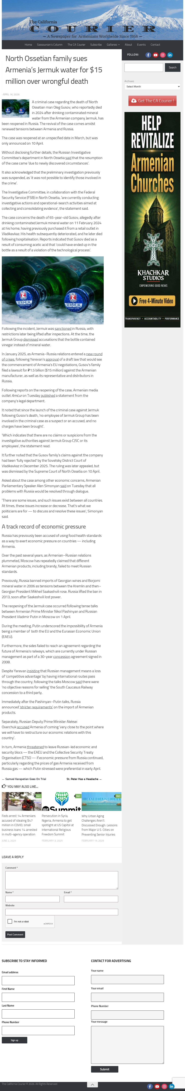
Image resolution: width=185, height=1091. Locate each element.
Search (173, 67)
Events (141, 44)
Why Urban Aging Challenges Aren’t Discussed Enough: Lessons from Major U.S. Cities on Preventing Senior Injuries (99, 825)
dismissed (30, 339)
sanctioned (63, 329)
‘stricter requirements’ (36, 707)
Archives (129, 81)
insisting (33, 671)
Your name (97, 970)
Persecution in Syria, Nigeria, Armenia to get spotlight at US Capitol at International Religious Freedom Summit (58, 825)
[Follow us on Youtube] (155, 55)
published (48, 396)
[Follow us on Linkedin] (170, 55)
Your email (97, 988)
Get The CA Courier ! (156, 100)
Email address (10, 972)
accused (23, 727)
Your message (99, 1021)
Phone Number (10, 1022)
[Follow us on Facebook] (148, 55)
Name (9, 892)
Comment (11, 867)
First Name (8, 989)
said (68, 158)
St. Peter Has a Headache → (84, 779)
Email (68, 892)
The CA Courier (76, 44)
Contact (155, 44)
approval (52, 359)
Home (28, 44)
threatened (35, 747)
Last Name (8, 1005)
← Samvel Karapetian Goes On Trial (24, 779)
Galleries (112, 44)
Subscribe (96, 44)
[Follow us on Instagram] (163, 55)
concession (61, 657)
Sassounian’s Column (50, 44)
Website (9, 905)
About (128, 44)
